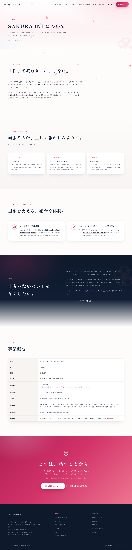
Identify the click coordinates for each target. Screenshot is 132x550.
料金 (94, 4)
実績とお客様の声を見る (78, 486)
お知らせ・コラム (97, 517)
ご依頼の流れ (59, 528)
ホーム (10, 40)
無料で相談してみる (52, 486)
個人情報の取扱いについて (99, 528)
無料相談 (122, 4)
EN (112, 4)
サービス (73, 4)
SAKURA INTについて (60, 4)
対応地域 (106, 418)
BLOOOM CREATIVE (60, 536)
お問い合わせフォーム (65, 387)
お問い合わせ (96, 525)
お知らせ (102, 4)
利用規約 (94, 532)
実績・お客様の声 (84, 4)
